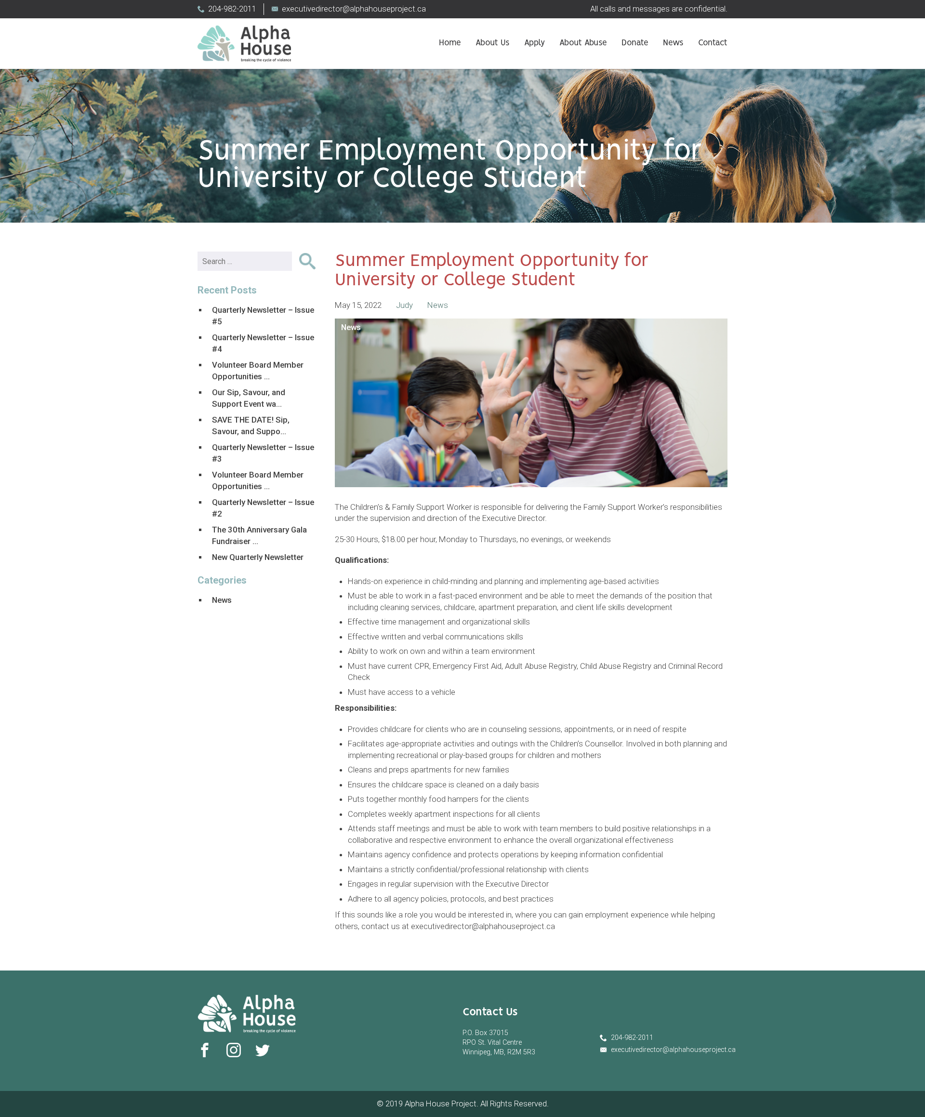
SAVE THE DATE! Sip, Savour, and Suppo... (251, 425)
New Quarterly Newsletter (258, 557)
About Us (493, 43)
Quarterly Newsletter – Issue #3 (263, 453)
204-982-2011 (232, 8)
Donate (634, 43)
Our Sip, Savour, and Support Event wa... (248, 398)
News (673, 43)
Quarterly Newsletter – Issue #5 (263, 315)
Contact (712, 43)
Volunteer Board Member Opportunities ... (258, 370)
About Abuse (583, 43)
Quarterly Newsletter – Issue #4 (263, 343)
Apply (534, 43)
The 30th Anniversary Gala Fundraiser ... (259, 535)
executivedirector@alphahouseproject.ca (354, 8)
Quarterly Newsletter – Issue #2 (263, 508)
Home (450, 43)
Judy (404, 305)
